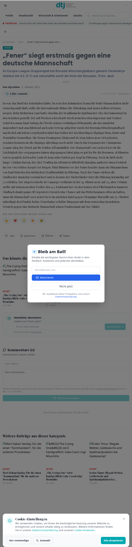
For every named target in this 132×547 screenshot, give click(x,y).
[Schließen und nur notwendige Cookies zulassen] (124, 519)
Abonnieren (47, 277)
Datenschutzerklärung (45, 530)
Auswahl (45, 540)
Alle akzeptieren (113, 540)
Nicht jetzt (66, 286)
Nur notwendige (19, 540)
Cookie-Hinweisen (84, 530)
